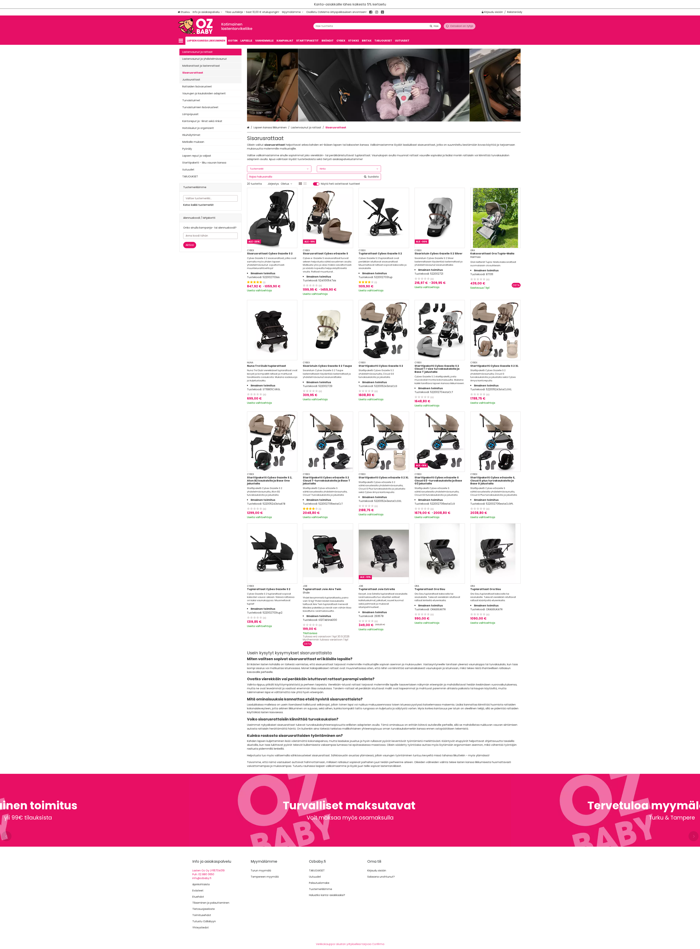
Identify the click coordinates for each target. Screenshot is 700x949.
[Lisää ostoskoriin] (516, 285)
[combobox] (377, 26)
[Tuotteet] (180, 41)
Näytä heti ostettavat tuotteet (340, 184)
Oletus (285, 184)
